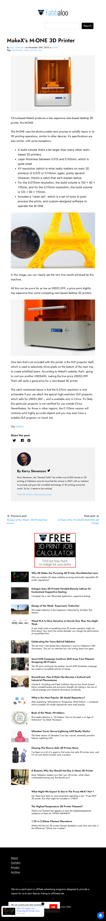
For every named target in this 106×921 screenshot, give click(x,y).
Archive (15, 872)
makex (27, 50)
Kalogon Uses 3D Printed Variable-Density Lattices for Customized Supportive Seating (61, 590)
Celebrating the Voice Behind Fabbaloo (53, 641)
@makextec (17, 50)
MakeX (19, 427)
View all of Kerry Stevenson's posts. (34, 494)
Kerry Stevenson (17, 47)
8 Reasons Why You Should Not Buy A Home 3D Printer (62, 770)
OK (53, 907)
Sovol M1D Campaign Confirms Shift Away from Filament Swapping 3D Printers (62, 660)
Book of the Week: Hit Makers (47, 713)
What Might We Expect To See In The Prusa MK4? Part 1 (62, 791)
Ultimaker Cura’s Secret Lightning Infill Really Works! (60, 731)
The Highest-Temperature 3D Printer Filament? (57, 806)
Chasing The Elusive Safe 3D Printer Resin (54, 748)
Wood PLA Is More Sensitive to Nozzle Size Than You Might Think (64, 622)
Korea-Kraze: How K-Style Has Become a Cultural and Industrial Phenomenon (60, 678)
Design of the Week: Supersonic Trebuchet (55, 606)
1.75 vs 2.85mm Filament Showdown (51, 821)
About (14, 858)
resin (40, 50)
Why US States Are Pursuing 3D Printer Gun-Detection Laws (64, 573)
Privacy (15, 867)
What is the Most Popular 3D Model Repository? (58, 697)
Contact (15, 862)
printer (55, 47)
